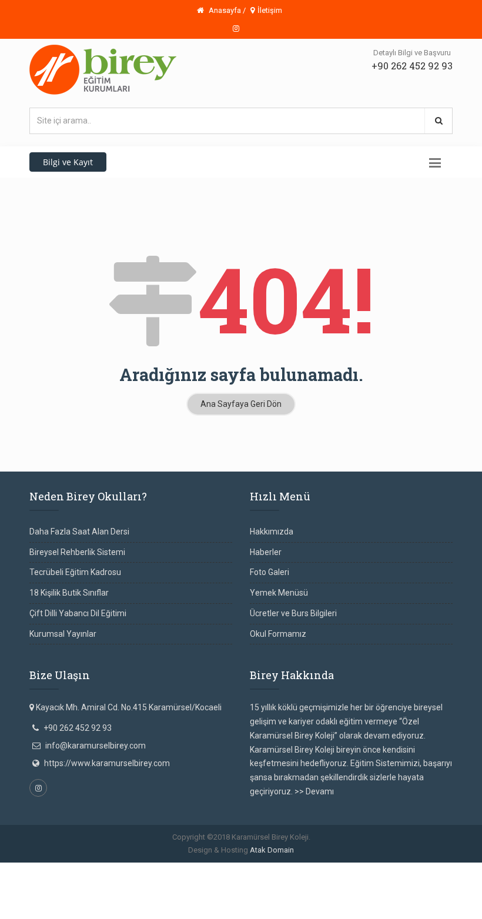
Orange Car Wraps (295, 883)
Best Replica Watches (74, 883)
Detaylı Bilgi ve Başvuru (412, 52)
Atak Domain (272, 850)
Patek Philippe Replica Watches (264, 869)
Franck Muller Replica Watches (56, 869)
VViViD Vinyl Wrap (444, 897)
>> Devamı (314, 791)
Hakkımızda (271, 531)
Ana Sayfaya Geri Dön (241, 404)
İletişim (269, 10)
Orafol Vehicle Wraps (371, 897)
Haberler (266, 552)
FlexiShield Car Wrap (159, 897)
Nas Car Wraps (48, 897)
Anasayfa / (226, 10)
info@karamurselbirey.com (95, 745)
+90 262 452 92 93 (412, 65)
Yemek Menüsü (279, 592)
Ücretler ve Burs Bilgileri (293, 613)
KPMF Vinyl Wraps (298, 897)
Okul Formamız (278, 634)
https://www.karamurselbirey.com (107, 763)
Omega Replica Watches (159, 869)
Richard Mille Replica (362, 869)
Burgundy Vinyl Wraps (219, 883)
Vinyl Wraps (98, 897)
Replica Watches (146, 883)
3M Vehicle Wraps (363, 883)
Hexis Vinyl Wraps (231, 897)
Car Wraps (19, 911)
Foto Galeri (269, 572)
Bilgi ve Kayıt (68, 162)
